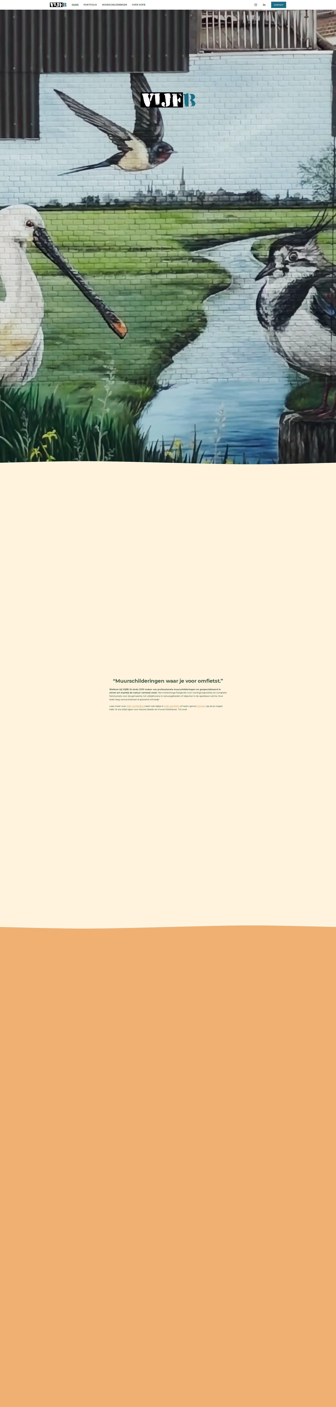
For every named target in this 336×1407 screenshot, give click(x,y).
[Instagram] (255, 4)
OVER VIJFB (138, 5)
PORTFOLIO (90, 5)
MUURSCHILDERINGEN (114, 5)
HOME (75, 5)
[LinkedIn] (264, 4)
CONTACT (278, 5)
